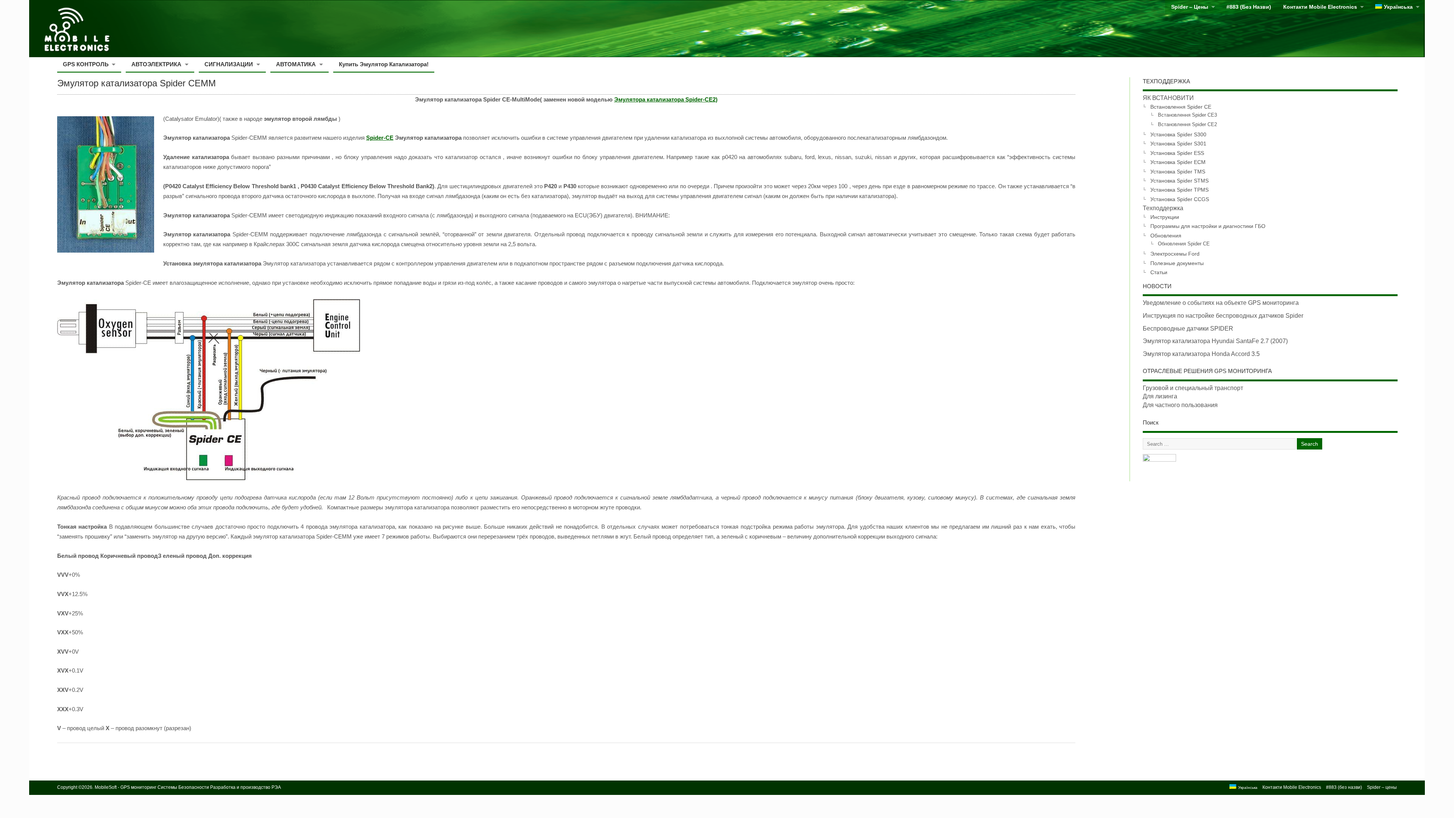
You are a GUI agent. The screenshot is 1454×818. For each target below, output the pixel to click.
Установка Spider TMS (1177, 172)
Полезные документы (1177, 263)
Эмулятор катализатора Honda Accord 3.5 (1201, 354)
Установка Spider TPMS (1179, 190)
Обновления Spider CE (1184, 244)
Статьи (1158, 272)
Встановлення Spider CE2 (1187, 124)
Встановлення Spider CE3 (1187, 115)
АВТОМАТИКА (296, 64)
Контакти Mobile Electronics (1320, 7)
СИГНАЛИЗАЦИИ (228, 64)
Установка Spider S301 (1178, 143)
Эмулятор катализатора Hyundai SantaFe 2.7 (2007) (1215, 341)
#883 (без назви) (1248, 7)
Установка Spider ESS (1177, 153)
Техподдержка (1163, 208)
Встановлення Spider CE (1180, 107)
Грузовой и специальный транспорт (1193, 388)
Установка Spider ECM (1178, 162)
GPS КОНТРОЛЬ (86, 64)
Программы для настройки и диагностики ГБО (1207, 226)
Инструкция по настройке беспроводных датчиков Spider (1223, 315)
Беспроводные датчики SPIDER (1188, 328)
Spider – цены (1189, 7)
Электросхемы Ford (1175, 254)
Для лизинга (1160, 396)
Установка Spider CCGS (1179, 199)
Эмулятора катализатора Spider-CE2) (666, 99)
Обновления (1165, 236)
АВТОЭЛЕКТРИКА (156, 64)
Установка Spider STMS (1179, 181)
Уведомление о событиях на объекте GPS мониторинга (1221, 303)
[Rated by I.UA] (1159, 459)
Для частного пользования (1180, 405)
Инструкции (1164, 217)
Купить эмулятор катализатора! (384, 64)
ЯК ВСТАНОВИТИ (1168, 98)
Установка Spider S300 (1178, 134)
